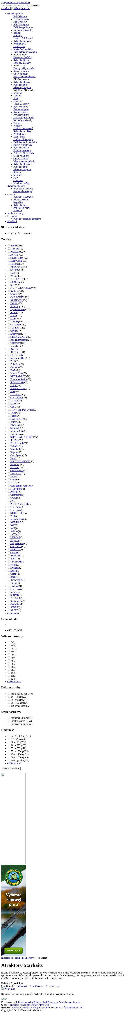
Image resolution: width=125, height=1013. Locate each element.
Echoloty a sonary (22, 63)
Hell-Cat (14, 446)
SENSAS (15, 327)
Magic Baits (16, 488)
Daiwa (13, 315)
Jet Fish (14, 254)
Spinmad (14, 428)
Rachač (14, 577)
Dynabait (14, 567)
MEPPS (14, 321)
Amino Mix (16, 555)
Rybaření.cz (7, 957)
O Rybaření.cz (15, 1005)
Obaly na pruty (20, 73)
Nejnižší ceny (36, 986)
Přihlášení (6, 8)
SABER (14, 610)
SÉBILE (14, 607)
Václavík (14, 586)
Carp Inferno (16, 397)
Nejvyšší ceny (52, 986)
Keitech (14, 349)
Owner (13, 498)
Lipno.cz (39, 1007)
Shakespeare (16, 601)
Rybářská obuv (20, 84)
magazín (11, 194)
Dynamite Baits (17, 309)
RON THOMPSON (20, 461)
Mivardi (17, 95)
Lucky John (16, 261)
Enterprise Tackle (18, 379)
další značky (13, 613)
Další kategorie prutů (23, 27)
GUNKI (14, 282)
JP (11, 501)
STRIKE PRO (17, 513)
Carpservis (15, 510)
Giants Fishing (17, 470)
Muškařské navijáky (23, 49)
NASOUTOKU (18, 388)
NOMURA (15, 522)
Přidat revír (52, 1002)
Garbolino (15, 604)
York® (13, 558)
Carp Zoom (15, 507)
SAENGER (16, 300)
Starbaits (14, 291)
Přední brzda (19, 43)
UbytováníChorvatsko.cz (23, 1007)
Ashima (14, 531)
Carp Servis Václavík (20, 288)
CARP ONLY (17, 297)
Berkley (14, 245)
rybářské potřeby (15, 13)
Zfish (12, 516)
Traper (13, 412)
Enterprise (15, 333)
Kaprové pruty (20, 22)
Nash (12, 391)
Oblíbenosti (21, 986)
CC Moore (15, 324)
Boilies (16, 32)
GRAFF (14, 552)
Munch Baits (16, 373)
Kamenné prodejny (22, 191)
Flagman (14, 540)
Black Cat (15, 425)
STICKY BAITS (18, 336)
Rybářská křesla (21, 60)
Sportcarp (15, 306)
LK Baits (14, 264)
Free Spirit (15, 598)
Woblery (17, 35)
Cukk (13, 406)
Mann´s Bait (16, 431)
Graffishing (15, 495)
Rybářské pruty (20, 16)
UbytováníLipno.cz (53, 1007)
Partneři (34, 1005)
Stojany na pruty (21, 71)
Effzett (13, 570)
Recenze (17, 210)
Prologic (14, 491)
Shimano (17, 93)
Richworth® (16, 580)
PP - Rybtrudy (17, 443)
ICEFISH (15, 352)
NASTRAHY (17, 419)
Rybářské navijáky (22, 41)
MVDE (14, 346)
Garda (13, 479)
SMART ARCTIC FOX (22, 437)
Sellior (13, 476)
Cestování (12, 216)
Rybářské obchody (16, 186)
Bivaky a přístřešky (22, 57)
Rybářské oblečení (22, 82)
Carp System (16, 455)
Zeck (12, 361)
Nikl (12, 273)
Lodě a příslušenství (23, 38)
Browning (15, 464)
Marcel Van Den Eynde (21, 409)
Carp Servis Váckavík (21, 485)
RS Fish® (15, 549)
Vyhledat (35, 5)
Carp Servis (16, 589)
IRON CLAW (17, 382)
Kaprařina (18, 202)
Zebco (13, 403)
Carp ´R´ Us (16, 546)
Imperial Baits (17, 519)
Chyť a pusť (16, 355)
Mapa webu (44, 1005)
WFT (13, 482)
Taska (13, 415)
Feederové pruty (21, 19)
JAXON (14, 534)
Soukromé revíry (15, 213)
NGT (13, 525)
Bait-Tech (15, 364)
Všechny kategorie (22, 87)
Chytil (13, 330)
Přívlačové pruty (21, 24)
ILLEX (14, 312)
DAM (13, 370)
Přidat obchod (40, 1002)
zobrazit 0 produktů (10, 768)
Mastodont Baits (18, 358)
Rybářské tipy (20, 205)
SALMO (14, 270)
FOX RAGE (16, 279)
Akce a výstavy (20, 199)
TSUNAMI (16, 561)
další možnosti (14, 681)
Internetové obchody (23, 188)
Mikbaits (14, 248)
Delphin (14, 303)
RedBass (14, 440)
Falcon (13, 583)
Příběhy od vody (21, 207)
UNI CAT (15, 537)
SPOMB (14, 595)
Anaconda (15, 434)
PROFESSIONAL (19, 504)
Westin (13, 276)
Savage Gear (16, 257)
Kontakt (26, 1005)
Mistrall (14, 400)
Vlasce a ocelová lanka (24, 76)
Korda (13, 458)
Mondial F (15, 449)
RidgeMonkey (17, 543)
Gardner (14, 574)
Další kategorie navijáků (25, 52)
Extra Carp (15, 473)
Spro (12, 285)
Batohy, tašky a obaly (23, 68)
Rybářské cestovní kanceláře (27, 218)
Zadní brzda (19, 46)
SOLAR (14, 467)
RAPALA (15, 251)
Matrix (13, 592)
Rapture (14, 452)
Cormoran (18, 101)
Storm (13, 564)
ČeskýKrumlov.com (73, 1007)
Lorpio (13, 385)
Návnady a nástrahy (23, 30)
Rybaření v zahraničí (23, 197)
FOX (15, 98)
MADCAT (15, 394)
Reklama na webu (24, 1002)
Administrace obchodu (69, 1002)
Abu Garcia (16, 267)
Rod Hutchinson (18, 340)
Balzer (13, 422)
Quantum (14, 367)
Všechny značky (21, 104)
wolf (12, 528)
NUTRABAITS (18, 376)
